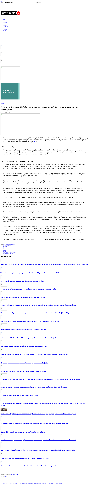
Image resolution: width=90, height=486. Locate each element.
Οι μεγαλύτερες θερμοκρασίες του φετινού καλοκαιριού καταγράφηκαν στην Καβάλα (29, 289)
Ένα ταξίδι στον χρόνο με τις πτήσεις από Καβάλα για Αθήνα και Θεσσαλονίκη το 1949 (30, 273)
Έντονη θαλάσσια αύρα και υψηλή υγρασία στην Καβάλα (20, 395)
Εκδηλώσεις (5, 29)
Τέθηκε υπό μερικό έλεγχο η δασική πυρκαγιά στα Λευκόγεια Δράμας (23, 371)
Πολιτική (5, 25)
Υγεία (4, 248)
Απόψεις (5, 20)
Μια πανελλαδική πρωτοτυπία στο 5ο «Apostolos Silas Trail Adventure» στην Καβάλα (29, 466)
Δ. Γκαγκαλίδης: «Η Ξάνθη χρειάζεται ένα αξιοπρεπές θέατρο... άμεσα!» (25, 458)
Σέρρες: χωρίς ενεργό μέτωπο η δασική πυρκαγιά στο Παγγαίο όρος (23, 297)
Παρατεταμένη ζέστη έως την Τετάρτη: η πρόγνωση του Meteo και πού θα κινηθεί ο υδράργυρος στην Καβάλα (38, 450)
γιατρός (4, 251)
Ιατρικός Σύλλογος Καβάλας (9, 244)
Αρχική (2, 103)
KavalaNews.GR (14, 474)
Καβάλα (5, 246)
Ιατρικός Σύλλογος (7, 245)
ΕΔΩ (34, 142)
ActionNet (7, 476)
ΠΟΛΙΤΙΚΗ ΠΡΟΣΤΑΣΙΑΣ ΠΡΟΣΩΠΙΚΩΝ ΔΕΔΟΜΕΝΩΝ (33, 483)
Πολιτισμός (5, 26)
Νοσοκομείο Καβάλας (8, 253)
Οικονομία (5, 23)
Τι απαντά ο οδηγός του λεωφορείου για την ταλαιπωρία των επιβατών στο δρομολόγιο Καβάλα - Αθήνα (35, 313)
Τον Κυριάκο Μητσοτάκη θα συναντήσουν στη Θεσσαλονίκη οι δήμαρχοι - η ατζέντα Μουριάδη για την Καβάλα (38, 414)
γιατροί (4, 250)
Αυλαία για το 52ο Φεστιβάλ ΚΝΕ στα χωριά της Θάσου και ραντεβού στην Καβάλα (29, 338)
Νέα (4, 19)
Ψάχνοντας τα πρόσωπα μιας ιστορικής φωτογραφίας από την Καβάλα (24, 363)
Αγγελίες (5, 30)
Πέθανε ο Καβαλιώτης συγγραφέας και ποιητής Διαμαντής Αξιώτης (23, 329)
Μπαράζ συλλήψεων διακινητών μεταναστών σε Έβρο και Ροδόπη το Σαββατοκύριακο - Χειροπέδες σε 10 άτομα (38, 305)
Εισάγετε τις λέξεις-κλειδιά (7, 2)
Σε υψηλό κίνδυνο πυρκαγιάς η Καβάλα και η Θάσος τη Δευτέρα (22, 281)
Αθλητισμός (5, 27)
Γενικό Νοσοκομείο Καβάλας (9, 252)
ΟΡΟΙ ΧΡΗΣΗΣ (13, 483)
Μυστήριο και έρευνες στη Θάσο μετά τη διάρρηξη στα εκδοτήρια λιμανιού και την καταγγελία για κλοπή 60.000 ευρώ (40, 379)
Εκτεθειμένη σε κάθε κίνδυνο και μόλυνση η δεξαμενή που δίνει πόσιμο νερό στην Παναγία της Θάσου (35, 423)
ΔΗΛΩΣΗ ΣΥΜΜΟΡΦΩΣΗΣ (55, 483)
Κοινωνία (5, 22)
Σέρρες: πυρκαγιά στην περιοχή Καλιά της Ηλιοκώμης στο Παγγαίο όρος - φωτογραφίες (30, 321)
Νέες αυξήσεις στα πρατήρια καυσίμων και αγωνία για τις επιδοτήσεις (24, 346)
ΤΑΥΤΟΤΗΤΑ (4, 483)
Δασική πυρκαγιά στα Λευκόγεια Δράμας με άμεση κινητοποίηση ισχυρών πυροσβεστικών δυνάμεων (34, 387)
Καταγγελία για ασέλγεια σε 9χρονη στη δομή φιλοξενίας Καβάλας (23, 432)
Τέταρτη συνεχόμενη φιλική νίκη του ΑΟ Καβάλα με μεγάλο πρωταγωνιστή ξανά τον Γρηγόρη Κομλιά (35, 354)
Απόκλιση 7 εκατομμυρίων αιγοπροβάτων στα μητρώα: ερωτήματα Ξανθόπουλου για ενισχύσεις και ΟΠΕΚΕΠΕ (38, 440)
